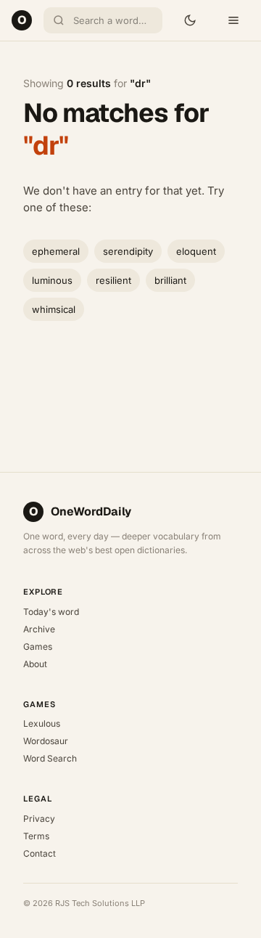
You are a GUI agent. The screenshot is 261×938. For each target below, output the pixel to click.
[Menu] (233, 20)
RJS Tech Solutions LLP (100, 903)
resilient (113, 280)
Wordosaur (45, 740)
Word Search (50, 758)
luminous (52, 280)
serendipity (128, 251)
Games (37, 646)
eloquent (196, 251)
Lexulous (41, 723)
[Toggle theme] (190, 20)
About (35, 663)
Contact (39, 853)
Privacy (39, 818)
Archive (39, 629)
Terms (36, 836)
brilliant (170, 280)
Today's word (51, 611)
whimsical (53, 309)
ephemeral (56, 251)
